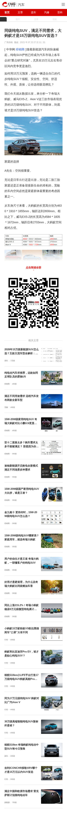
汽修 (46, 12)
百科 (60, 12)
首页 (7, 12)
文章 (20, 12)
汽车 (21, 5)
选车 (33, 12)
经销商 (20, 49)
